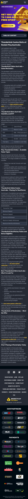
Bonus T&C (20, 380)
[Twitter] (19, 372)
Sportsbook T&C (9, 383)
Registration (9, 377)
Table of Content (9, 35)
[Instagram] (8, 372)
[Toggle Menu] (24, 2)
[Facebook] (14, 372)
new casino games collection (12, 303)
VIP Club (20, 377)
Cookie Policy (20, 383)
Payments (5, 392)
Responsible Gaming (10, 380)
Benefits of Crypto (14, 386)
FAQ (14, 395)
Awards (24, 392)
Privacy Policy (21, 389)
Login (15, 377)
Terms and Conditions (9, 389)
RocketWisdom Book (14, 392)
